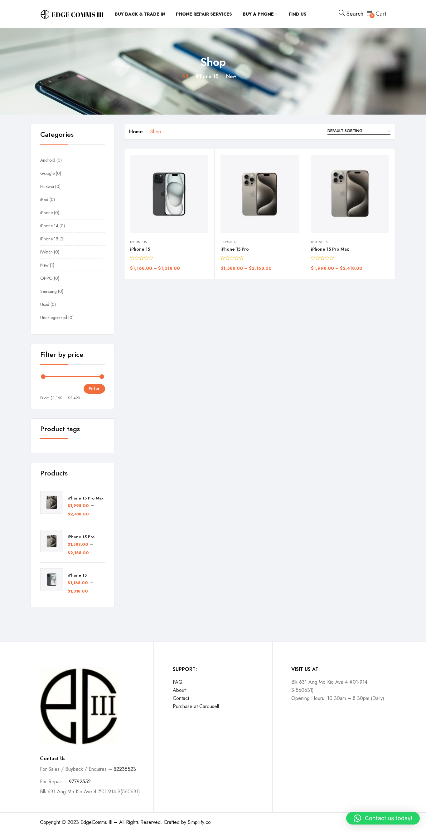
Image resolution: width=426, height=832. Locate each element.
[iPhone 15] (169, 194)
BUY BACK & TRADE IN (140, 14)
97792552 (80, 781)
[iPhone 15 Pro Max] (350, 194)
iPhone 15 (207, 76)
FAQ (177, 682)
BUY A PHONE (259, 14)
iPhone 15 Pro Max (85, 498)
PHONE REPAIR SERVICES (204, 14)
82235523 (125, 769)
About (179, 690)
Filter (94, 388)
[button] (383, 818)
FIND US (298, 14)
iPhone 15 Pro (81, 537)
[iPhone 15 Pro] (259, 194)
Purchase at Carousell (196, 706)
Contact (181, 698)
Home (136, 131)
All (185, 76)
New (231, 76)
